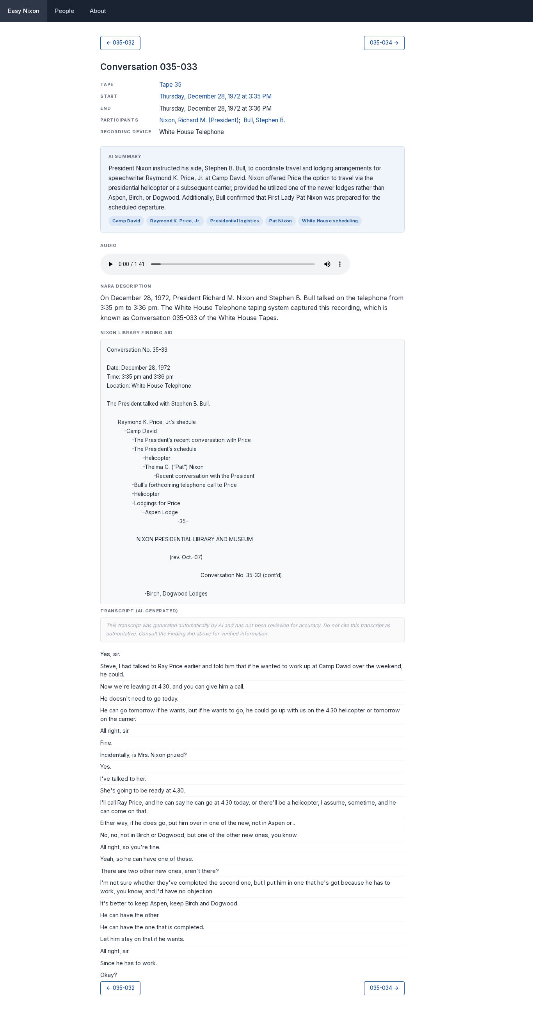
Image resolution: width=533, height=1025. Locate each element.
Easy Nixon (23, 10)
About (98, 10)
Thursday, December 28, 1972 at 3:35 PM (215, 96)
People (64, 10)
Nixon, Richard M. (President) (199, 120)
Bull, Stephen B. (264, 120)
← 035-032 (120, 42)
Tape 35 (170, 84)
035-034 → (384, 42)
